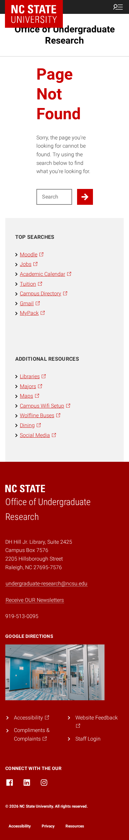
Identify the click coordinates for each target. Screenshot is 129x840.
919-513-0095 (21, 616)
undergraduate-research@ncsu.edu (46, 583)
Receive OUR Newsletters (35, 600)
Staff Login (88, 739)
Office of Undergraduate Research (65, 35)
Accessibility (20, 826)
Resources (74, 826)
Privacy (48, 826)
